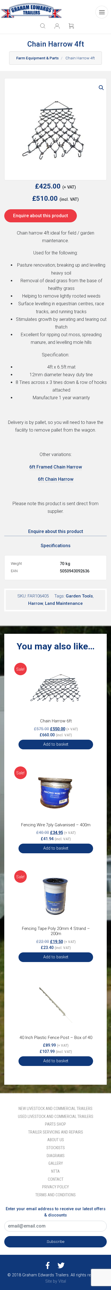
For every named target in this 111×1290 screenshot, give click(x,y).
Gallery (55, 1163)
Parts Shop (55, 1124)
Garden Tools (79, 596)
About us (55, 1140)
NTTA (55, 1171)
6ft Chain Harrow (55, 479)
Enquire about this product (40, 215)
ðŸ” (101, 88)
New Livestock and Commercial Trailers (55, 1108)
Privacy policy (55, 1187)
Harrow (35, 603)
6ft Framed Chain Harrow (55, 467)
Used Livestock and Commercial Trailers (55, 1116)
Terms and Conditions (55, 1195)
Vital (62, 1281)
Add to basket (55, 744)
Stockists (55, 1147)
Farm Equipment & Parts (37, 58)
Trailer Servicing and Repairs (55, 1132)
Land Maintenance (64, 603)
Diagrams (56, 1155)
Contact (55, 1179)
